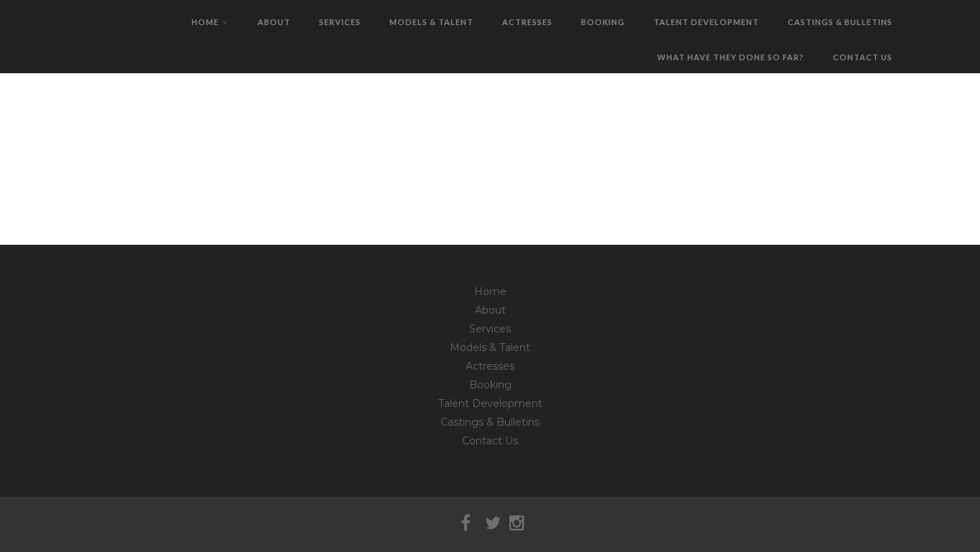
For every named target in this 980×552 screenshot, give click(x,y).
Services (340, 22)
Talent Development (706, 22)
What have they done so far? (730, 57)
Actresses (527, 22)
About (274, 22)
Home (205, 22)
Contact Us (862, 57)
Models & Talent (431, 22)
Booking (603, 22)
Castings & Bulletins (840, 22)
